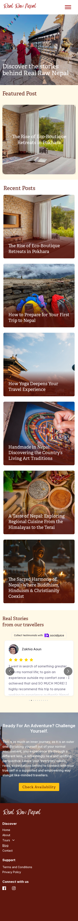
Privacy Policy (11, 872)
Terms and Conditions (17, 867)
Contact (7, 850)
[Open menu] (68, 7)
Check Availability (39, 787)
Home (6, 830)
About (6, 835)
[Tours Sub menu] (13, 840)
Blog (5, 845)
